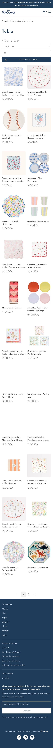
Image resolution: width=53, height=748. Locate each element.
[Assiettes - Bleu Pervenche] (39, 163)
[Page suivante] (35, 594)
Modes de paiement (11, 657)
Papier (4, 618)
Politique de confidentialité (13, 665)
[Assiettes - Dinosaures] (39, 552)
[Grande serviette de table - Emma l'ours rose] (14, 250)
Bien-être (6, 622)
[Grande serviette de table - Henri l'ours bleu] (14, 77)
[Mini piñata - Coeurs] (14, 293)
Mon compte (7, 674)
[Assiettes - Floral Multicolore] (14, 206)
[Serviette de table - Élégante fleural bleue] (14, 422)
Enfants (5, 631)
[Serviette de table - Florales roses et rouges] (39, 422)
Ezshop (44, 732)
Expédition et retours (11, 661)
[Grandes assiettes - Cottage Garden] (14, 552)
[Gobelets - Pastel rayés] (39, 206)
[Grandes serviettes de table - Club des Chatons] (14, 336)
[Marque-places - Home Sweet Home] (14, 379)
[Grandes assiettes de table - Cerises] (39, 77)
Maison (5, 609)
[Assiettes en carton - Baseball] (14, 120)
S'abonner (26, 711)
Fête (12, 21)
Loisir (4, 635)
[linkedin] (33, 738)
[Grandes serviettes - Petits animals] (39, 336)
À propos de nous (9, 643)
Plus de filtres (28, 60)
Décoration (21, 21)
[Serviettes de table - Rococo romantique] (39, 120)
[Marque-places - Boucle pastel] (39, 379)
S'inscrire (5, 678)
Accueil (5, 21)
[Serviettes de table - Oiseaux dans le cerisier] (14, 163)
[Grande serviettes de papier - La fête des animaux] (39, 466)
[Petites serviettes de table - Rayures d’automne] (14, 466)
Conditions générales (11, 652)
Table (30, 21)
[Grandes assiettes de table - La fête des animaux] (14, 509)
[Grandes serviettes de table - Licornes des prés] (39, 509)
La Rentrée (7, 605)
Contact (5, 648)
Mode (4, 626)
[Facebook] (20, 738)
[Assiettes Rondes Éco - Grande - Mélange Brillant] (39, 293)
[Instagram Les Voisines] (26, 738)
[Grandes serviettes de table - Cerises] (39, 250)
